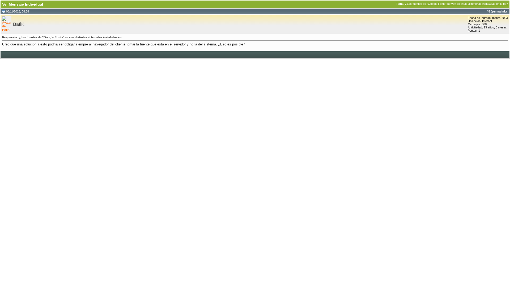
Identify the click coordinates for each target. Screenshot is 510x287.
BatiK (18, 24)
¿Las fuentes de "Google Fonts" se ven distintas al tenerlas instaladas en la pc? (456, 3)
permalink (499, 11)
